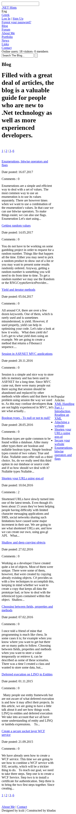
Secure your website (62, 442)
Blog (5, 26)
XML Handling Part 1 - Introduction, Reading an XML (64, 411)
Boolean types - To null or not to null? (26, 418)
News (5, 40)
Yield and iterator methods (18, 289)
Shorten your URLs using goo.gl (23, 478)
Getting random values (16, 225)
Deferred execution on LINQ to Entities (27, 674)
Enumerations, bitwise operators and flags (64, 453)
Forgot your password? (16, 22)
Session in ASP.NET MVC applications (27, 353)
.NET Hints (9, 7)
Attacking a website (62, 423)
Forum (6, 29)
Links (5, 44)
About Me (8, 33)
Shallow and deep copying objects (23, 542)
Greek (6, 15)
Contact (7, 48)
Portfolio (7, 37)
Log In (6, 18)
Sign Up (18, 18)
